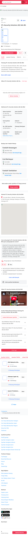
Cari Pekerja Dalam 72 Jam (8, 478)
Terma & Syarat (5, 504)
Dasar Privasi (4, 502)
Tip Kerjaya (4, 456)
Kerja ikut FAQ (5, 428)
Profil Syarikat (4, 437)
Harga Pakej (4, 475)
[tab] (9, 317)
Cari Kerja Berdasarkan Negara (9, 425)
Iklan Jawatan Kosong (6, 473)
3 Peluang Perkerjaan (14, 370)
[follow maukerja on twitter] (6, 525)
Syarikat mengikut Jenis (7, 444)
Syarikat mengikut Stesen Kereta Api (10, 449)
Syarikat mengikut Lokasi (7, 440)
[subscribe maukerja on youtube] (9, 525)
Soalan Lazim (4, 492)
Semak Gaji (4, 466)
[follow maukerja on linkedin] (16, 525)
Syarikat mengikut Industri (8, 442)
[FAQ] (18, 20)
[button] (14, 322)
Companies (4, 411)
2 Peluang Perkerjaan (14, 384)
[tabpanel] (14, 335)
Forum (3, 461)
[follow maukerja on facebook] (2, 525)
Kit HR (2, 480)
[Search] (22, 2)
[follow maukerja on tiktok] (19, 525)
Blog (2, 464)
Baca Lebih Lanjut (6, 75)
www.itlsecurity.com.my (9, 135)
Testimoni (3, 430)
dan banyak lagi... (17, 152)
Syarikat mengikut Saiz (7, 447)
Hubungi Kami (5, 497)
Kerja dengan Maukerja (7, 499)
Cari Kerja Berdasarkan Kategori (9, 420)
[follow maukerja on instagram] (12, 525)
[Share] (25, 52)
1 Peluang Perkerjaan (14, 399)
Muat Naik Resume (6, 459)
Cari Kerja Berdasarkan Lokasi (9, 423)
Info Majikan (4, 483)
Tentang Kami (4, 495)
